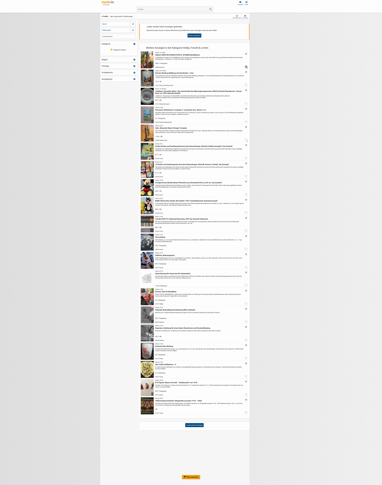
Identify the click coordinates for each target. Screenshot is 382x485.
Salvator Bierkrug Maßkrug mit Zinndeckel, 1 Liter (174, 73)
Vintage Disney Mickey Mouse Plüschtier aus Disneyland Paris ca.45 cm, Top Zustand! (188, 183)
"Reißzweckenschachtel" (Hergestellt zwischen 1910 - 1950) (178, 401)
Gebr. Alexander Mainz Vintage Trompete (171, 128)
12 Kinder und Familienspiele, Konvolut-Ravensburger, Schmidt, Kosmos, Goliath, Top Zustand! (192, 164)
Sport (105, 24)
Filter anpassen (192, 477)
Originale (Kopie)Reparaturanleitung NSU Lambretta (175, 310)
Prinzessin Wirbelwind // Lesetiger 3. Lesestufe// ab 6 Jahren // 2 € (180, 110)
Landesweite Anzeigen (194, 425)
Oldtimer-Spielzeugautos (165, 255)
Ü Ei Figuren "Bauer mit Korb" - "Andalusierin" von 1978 (176, 383)
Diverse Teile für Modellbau (165, 292)
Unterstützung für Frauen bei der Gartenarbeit (172, 274)
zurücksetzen (108, 36)
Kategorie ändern (119, 50)
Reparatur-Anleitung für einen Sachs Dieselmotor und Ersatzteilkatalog (182, 328)
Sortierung (245, 18)
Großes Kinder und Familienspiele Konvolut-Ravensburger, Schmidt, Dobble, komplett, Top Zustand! (193, 146)
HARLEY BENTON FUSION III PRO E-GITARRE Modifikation (177, 55)
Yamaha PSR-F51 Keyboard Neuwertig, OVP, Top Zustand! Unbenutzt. (181, 219)
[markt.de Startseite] (108, 2)
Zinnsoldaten (160, 237)
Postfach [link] (240, 4)
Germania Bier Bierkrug (164, 346)
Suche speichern (237, 18)
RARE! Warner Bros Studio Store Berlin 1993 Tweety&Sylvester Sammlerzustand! (186, 201)
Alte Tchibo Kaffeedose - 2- (165, 364)
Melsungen (107, 30)
